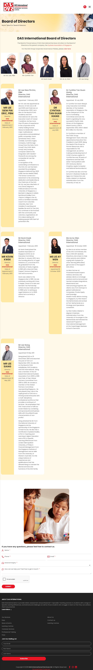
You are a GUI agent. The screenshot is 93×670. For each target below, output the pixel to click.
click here (67, 49)
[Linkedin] (76, 667)
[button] (89, 6)
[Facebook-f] (69, 667)
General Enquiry (10, 563)
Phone (7, 556)
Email (52, 556)
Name (7, 550)
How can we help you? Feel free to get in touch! (22, 569)
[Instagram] (73, 667)
